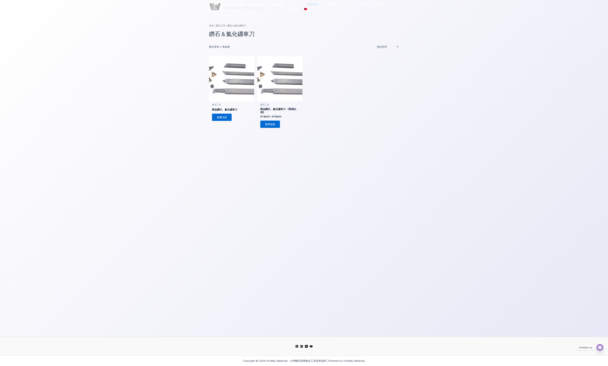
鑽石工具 (220, 25)
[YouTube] (311, 346)
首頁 (211, 25)
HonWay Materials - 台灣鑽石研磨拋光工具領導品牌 (253, 4)
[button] (300, 4)
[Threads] (306, 346)
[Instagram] (301, 346)
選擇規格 (270, 124)
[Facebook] (296, 346)
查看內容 (222, 117)
